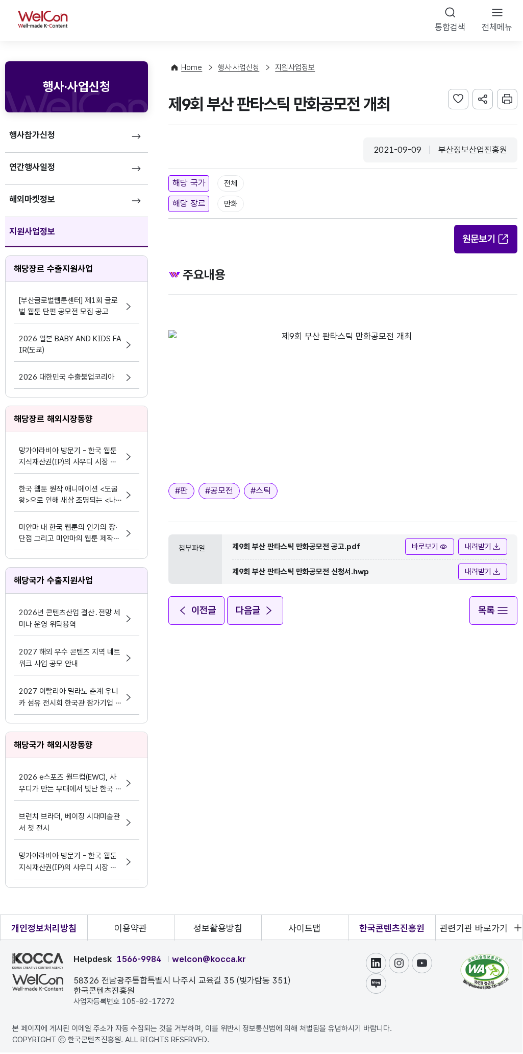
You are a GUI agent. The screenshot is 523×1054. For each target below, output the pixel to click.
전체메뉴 (497, 27)
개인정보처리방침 (44, 928)
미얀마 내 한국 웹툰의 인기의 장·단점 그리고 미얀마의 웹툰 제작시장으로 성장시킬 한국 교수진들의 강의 (69, 534)
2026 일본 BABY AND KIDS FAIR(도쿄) (70, 344)
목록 (486, 610)
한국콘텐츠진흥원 (392, 928)
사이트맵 (304, 928)
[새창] (484, 959)
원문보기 (478, 239)
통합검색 (450, 27)
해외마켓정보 (32, 199)
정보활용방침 (217, 928)
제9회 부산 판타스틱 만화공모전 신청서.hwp (300, 571)
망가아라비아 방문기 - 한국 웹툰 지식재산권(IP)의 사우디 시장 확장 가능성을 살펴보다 (68, 457)
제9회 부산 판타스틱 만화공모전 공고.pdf (296, 546)
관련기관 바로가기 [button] (474, 928)
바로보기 (425, 546)
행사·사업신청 (238, 67)
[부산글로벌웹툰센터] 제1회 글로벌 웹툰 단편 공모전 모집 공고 (68, 306)
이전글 (203, 610)
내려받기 (478, 546)
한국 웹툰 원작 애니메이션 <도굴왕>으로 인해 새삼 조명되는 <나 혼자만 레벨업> (68, 495)
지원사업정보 (32, 231)
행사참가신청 (32, 135)
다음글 (248, 610)
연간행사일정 (32, 167)
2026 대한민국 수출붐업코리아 (66, 377)
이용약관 (130, 928)
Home (191, 67)
